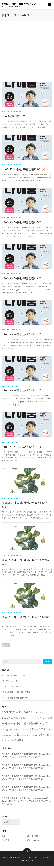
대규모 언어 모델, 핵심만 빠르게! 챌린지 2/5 (26, 768)
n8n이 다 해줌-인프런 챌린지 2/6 (21, 390)
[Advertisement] (27, 49)
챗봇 (22, 735)
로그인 (4, 836)
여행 (26, 729)
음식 (36, 729)
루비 (13, 723)
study (6, 717)
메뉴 (49, 4)
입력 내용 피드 (33, 836)
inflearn (24, 712)
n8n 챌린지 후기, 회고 (15, 116)
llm (32, 712)
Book (4, 111)
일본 (48, 729)
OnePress (38, 857)
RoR (42, 712)
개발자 (21, 718)
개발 (16, 717)
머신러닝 (20, 723)
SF (45, 713)
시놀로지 (12, 729)
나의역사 (37, 718)
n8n (37, 712)
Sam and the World (19, 3)
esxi (17, 713)
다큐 (42, 717)
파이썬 (40, 734)
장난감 (9, 735)
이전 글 (6, 645)
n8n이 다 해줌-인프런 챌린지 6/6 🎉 (23, 169)
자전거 (4, 735)
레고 (8, 724)
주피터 (14, 735)
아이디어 (20, 729)
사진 (30, 722)
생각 (37, 723)
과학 (32, 718)
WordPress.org (33, 840)
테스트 (32, 735)
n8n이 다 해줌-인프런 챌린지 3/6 (21, 334)
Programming (15, 111)
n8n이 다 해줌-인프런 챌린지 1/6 (21, 446)
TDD (12, 718)
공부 (29, 718)
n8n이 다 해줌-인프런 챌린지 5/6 (21, 222)
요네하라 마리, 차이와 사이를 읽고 (15, 675)
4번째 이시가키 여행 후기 (12, 686)
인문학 (42, 729)
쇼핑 (42, 723)
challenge (9, 712)
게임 (25, 718)
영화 (32, 729)
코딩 (26, 735)
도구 (46, 718)
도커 (4, 723)
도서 (50, 717)
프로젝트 (10, 740)
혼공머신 (19, 740)
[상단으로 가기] (27, 851)
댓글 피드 (5, 840)
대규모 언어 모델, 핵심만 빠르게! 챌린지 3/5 (26, 757)
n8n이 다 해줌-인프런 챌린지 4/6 (21, 278)
